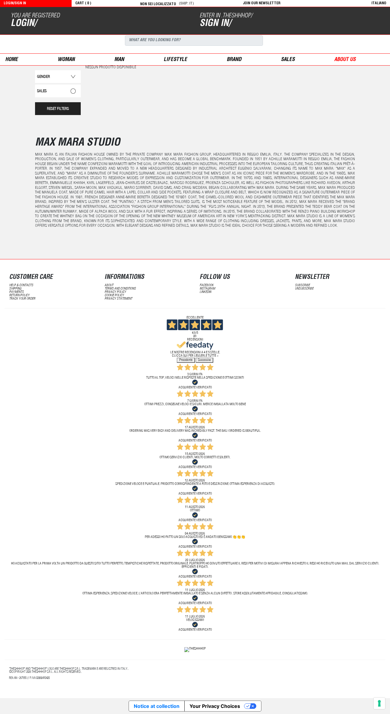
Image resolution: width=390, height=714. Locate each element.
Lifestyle (175, 60)
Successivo (204, 360)
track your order (22, 299)
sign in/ (215, 23)
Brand (234, 60)
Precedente (186, 360)
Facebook (207, 285)
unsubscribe (304, 288)
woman (66, 60)
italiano (378, 3)
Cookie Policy (114, 295)
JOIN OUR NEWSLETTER (261, 3)
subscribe (302, 285)
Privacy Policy (115, 292)
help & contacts (21, 285)
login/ (24, 23)
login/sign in (15, 3)
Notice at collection (156, 706)
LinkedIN (205, 292)
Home (11, 60)
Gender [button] (43, 77)
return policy (19, 295)
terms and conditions (120, 288)
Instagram (207, 288)
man (119, 60)
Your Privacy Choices (215, 706)
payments (16, 292)
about (109, 285)
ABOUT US (345, 60)
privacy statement (118, 299)
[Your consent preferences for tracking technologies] (379, 703)
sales (288, 60)
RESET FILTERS (58, 109)
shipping (15, 288)
